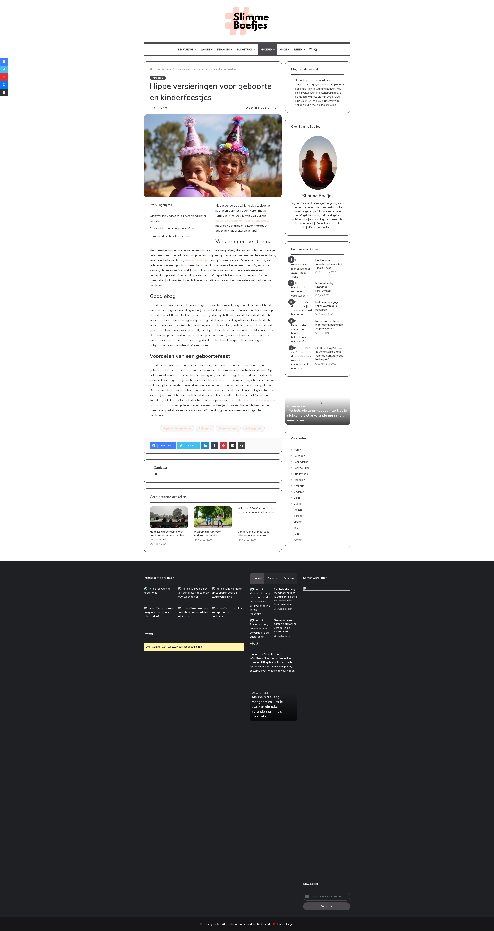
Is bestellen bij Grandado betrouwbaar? (324, 287)
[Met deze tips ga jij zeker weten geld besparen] (301, 308)
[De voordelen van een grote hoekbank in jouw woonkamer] (194, 596)
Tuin (296, 533)
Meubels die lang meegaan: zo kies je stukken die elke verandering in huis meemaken (317, 415)
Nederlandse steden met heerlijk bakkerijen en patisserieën (329, 324)
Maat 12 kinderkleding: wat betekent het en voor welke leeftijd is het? (167, 535)
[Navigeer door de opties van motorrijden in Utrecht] (194, 615)
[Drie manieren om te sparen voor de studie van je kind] (228, 596)
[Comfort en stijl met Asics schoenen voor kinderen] (257, 517)
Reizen (298, 49)
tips (296, 527)
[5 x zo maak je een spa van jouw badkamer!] (228, 615)
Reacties (289, 578)
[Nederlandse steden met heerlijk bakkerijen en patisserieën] (301, 331)
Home (156, 69)
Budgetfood (245, 49)
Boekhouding (302, 467)
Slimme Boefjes (285, 924)
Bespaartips (185, 49)
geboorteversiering (178, 428)
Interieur (299, 485)
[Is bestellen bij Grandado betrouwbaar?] (301, 289)
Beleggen (299, 455)
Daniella (160, 467)
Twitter (148, 634)
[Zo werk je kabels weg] (160, 596)
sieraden (299, 515)
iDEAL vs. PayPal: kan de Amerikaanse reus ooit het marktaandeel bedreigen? (329, 353)
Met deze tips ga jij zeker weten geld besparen (326, 306)
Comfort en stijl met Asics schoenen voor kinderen (253, 533)
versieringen (229, 428)
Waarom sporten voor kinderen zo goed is (207, 533)
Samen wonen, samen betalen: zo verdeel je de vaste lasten (285, 626)
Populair (272, 578)
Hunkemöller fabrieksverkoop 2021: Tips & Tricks (329, 264)
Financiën (223, 49)
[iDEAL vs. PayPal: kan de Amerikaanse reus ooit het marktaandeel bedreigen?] (301, 358)
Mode (283, 49)
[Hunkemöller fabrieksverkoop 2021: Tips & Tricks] (301, 269)
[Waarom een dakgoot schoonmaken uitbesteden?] (160, 615)
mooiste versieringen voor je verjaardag (241, 220)
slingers (206, 428)
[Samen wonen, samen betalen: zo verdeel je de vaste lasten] (260, 628)
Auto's (297, 449)
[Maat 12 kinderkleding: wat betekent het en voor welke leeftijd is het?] (169, 517)
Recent (257, 578)
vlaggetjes (254, 428)
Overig (298, 503)
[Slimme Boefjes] (247, 21)
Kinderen (266, 49)
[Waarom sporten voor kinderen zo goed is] (213, 517)
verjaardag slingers (197, 260)
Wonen (205, 49)
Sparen (298, 521)
